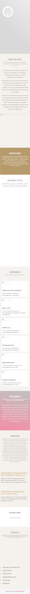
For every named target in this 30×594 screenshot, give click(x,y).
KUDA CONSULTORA (19, 591)
